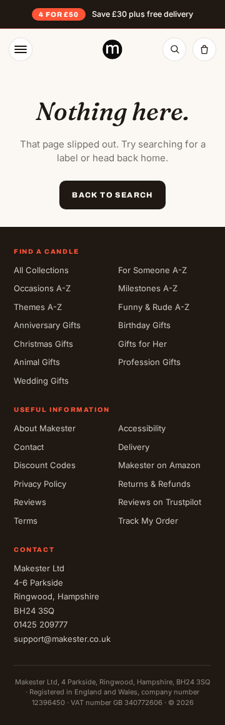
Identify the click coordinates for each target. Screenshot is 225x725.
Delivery (133, 447)
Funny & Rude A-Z (153, 307)
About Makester (45, 428)
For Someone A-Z (152, 270)
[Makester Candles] (112, 49)
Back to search (112, 195)
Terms (26, 521)
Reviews (30, 502)
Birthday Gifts (144, 325)
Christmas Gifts (43, 344)
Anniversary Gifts (47, 325)
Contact (29, 447)
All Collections (41, 270)
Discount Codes (45, 465)
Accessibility (142, 428)
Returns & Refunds (154, 484)
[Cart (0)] (204, 49)
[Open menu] (20, 49)
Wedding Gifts (41, 381)
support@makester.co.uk (62, 639)
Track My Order (148, 521)
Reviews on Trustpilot (159, 502)
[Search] (174, 49)
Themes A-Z (38, 307)
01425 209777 (41, 624)
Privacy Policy (40, 484)
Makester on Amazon (159, 465)
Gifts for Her (142, 344)
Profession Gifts (149, 362)
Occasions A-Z (42, 288)
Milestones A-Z (148, 288)
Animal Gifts (37, 362)
